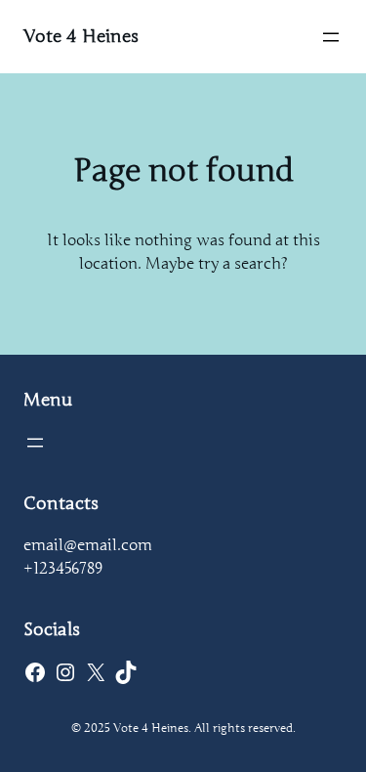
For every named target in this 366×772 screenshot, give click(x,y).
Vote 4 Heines (81, 36)
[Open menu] (331, 37)
